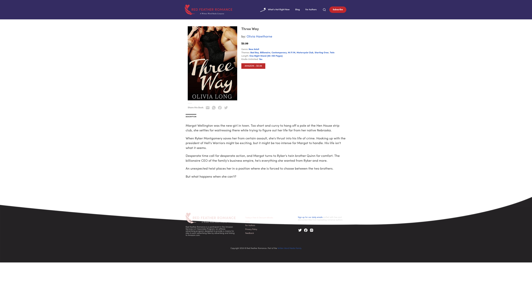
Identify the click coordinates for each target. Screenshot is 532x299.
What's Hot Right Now (279, 10)
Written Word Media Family (289, 248)
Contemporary (279, 53)
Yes (260, 59)
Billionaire (265, 53)
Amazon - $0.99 (253, 66)
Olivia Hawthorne (259, 36)
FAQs (247, 222)
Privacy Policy (251, 229)
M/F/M (291, 53)
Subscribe (338, 10)
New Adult (254, 49)
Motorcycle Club (305, 53)
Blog (297, 10)
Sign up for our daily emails (310, 217)
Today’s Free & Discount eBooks (259, 218)
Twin (332, 53)
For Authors (311, 10)
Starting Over (322, 53)
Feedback (249, 233)
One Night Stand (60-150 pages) (266, 56)
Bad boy (254, 53)
